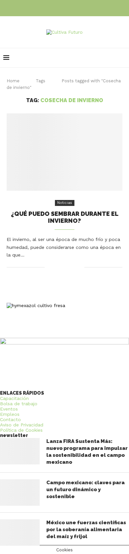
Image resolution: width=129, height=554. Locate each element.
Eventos (9, 409)
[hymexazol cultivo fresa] (36, 305)
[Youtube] (73, 7)
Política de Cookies (21, 430)
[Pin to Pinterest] (72, 267)
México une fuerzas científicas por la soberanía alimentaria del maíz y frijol (86, 529)
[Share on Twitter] (65, 267)
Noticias (64, 203)
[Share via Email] (79, 267)
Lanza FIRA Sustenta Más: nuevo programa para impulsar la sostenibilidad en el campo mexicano (87, 451)
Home (13, 80)
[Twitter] (64, 7)
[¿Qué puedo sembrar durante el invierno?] (64, 151)
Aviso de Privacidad (21, 424)
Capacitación (14, 398)
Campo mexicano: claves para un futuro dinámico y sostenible (85, 489)
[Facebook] (55, 7)
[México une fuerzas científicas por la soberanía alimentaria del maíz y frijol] (20, 532)
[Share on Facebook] (58, 267)
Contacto (10, 419)
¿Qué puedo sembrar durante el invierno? (64, 217)
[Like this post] (50, 267)
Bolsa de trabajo (18, 403)
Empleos (10, 414)
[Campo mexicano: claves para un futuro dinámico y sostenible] (20, 492)
